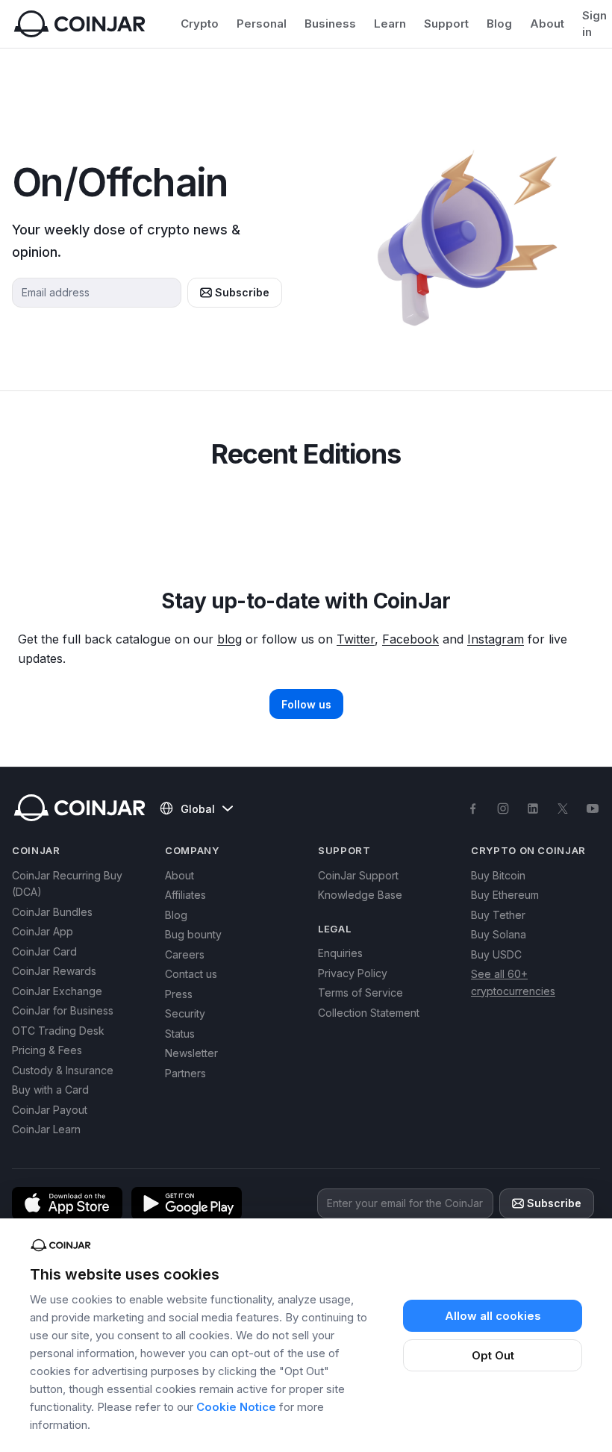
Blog (499, 23)
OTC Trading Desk (58, 1030)
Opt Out (493, 1355)
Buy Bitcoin (498, 875)
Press (179, 994)
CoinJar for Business (62, 1010)
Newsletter (191, 1053)
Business (330, 23)
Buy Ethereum (505, 894)
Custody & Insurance (62, 1070)
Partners (185, 1073)
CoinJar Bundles (52, 912)
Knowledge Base (360, 894)
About (547, 23)
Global (198, 809)
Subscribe (242, 292)
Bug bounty (193, 934)
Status (180, 1033)
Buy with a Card (50, 1089)
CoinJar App (42, 931)
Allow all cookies (493, 1316)
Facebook (410, 639)
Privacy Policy (352, 973)
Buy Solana (498, 934)
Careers (184, 954)
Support (446, 23)
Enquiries (340, 953)
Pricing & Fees (47, 1050)
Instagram (495, 639)
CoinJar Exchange (57, 991)
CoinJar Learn (46, 1129)
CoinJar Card (44, 951)
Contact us (191, 974)
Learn (390, 23)
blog (229, 639)
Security (185, 1013)
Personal (262, 23)
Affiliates (185, 894)
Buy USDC (496, 954)
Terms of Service (360, 992)
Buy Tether (498, 915)
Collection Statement (368, 1012)
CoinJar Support (358, 875)
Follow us (306, 704)
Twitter (356, 639)
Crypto (200, 23)
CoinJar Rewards (54, 971)
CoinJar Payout (49, 1109)
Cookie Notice (236, 1407)
